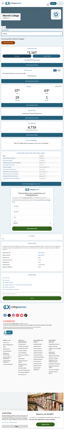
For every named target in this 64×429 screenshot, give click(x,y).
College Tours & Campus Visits (55, 349)
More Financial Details (32, 65)
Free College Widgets (23, 372)
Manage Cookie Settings (46, 325)
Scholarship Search (23, 348)
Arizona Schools (38, 348)
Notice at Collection (20, 325)
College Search (22, 344)
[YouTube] (22, 316)
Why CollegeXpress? (8, 344)
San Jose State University (9, 169)
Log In (60, 3)
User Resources (22, 374)
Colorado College (7, 167)
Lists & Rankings (22, 352)
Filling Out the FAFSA (54, 355)
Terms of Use (42, 200)
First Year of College (54, 369)
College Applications (54, 344)
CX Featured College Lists (23, 355)
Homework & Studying (54, 363)
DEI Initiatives (6, 349)
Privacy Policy (12, 325)
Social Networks (7, 351)
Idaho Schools (37, 367)
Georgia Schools (38, 363)
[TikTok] (26, 316)
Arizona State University (9, 158)
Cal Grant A (7, 278)
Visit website (41, 252)
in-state (17, 56)
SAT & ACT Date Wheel (24, 370)
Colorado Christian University (10, 176)
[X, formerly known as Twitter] (9, 316)
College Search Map (23, 346)
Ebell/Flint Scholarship (9, 287)
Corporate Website (8, 364)
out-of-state (47, 56)
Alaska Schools (37, 346)
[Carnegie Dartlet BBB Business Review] (7, 335)
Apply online (41, 255)
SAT (55, 70)
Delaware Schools (38, 359)
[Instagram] (13, 316)
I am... (15, 221)
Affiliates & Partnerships (6, 354)
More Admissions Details (32, 81)
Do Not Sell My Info (37, 325)
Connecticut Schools (39, 357)
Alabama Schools (38, 344)
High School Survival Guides (54, 366)
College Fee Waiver (8, 282)
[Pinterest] (17, 316)
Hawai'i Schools (37, 365)
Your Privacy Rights (28, 325)
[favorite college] (2, 27)
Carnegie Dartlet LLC (15, 323)
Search (32, 298)
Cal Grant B (7, 280)
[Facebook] (5, 316)
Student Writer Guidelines (7, 361)
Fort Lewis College (7, 160)
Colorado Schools (38, 355)
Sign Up (53, 3)
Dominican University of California (11, 178)
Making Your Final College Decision (53, 360)
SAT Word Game (22, 368)
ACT (59, 70)
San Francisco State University (10, 171)
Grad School (21, 358)
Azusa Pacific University (9, 164)
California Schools (38, 352)
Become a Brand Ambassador (7, 357)
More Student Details (32, 105)
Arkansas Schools (38, 350)
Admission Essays (53, 346)
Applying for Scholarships (52, 353)
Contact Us (6, 342)
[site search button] (48, 5)
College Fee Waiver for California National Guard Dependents (18, 284)
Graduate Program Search (22, 361)
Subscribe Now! (32, 228)
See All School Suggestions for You (31, 184)
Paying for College (53, 358)
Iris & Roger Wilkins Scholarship (11, 289)
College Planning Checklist (22, 365)
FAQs (4, 346)
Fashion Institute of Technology (11, 174)
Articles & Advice (22, 350)
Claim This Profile (8, 42)
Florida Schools (37, 361)
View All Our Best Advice (53, 372)
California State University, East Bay (12, 162)
